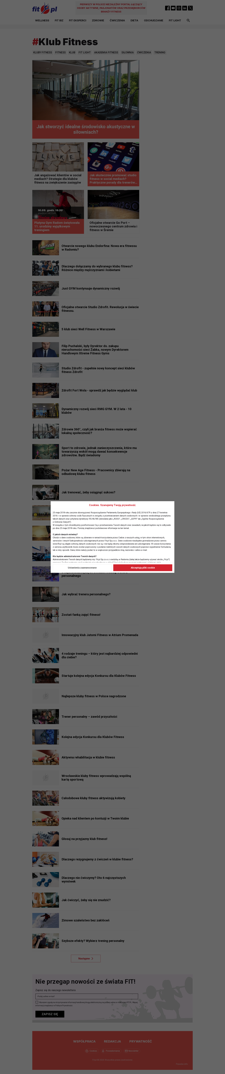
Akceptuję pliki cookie (143, 567)
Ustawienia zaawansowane (82, 567)
